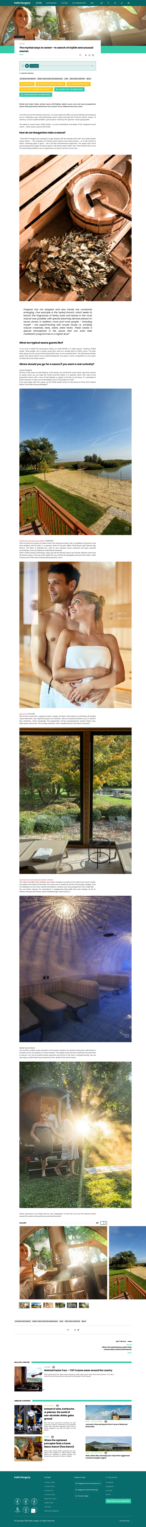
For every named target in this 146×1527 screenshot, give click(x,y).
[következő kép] (105, 1223)
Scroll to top (124, 1521)
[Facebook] (86, 55)
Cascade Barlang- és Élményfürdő (37, 95)
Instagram (110, 1486)
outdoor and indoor (28, 78)
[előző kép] (102, 1223)
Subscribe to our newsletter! (118, 1501)
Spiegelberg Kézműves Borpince (52, 84)
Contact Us (48, 1490)
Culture (47, 1367)
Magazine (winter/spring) (88, 1490)
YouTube (109, 1490)
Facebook (109, 1482)
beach (89, 78)
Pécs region (21, 1458)
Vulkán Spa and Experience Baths (31, 541)
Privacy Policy (49, 1482)
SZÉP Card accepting (77, 78)
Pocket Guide (83, 1496)
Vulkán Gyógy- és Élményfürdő (71, 89)
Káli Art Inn (28, 84)
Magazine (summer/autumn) (89, 1483)
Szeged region (22, 1388)
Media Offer (49, 1503)
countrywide (19, 37)
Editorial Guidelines (51, 1511)
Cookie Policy (49, 1486)
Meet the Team (50, 1499)
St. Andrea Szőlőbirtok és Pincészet (37, 89)
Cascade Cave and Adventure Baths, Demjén (36, 880)
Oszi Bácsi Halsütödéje (80, 84)
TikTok (108, 1494)
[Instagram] (78, 1330)
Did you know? (97, 1421)
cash (66, 78)
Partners (47, 1507)
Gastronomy (49, 1405)
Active (21, 43)
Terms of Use (49, 1494)
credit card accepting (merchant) (50, 78)
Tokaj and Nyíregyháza (121, 1448)
